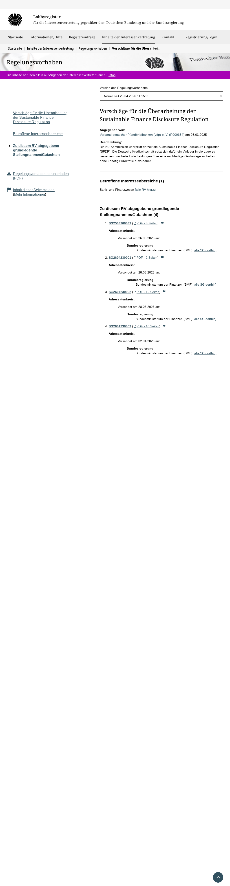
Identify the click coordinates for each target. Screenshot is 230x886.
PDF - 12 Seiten (148, 292)
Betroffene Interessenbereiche (38, 134)
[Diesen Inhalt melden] (162, 223)
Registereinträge (82, 37)
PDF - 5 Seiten (147, 223)
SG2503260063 (120, 223)
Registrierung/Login (201, 37)
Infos (111, 75)
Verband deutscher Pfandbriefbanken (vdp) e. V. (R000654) (142, 134)
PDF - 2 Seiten (147, 257)
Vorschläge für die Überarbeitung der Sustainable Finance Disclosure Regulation (40, 117)
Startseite (15, 37)
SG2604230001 (120, 257)
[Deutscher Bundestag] (18, 19)
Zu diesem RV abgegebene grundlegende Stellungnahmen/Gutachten (36, 150)
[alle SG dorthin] (204, 250)
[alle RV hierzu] (146, 189)
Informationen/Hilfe (45, 37)
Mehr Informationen (29, 194)
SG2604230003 (120, 326)
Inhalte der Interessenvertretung (128, 37)
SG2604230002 (120, 292)
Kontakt (167, 37)
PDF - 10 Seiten (148, 326)
